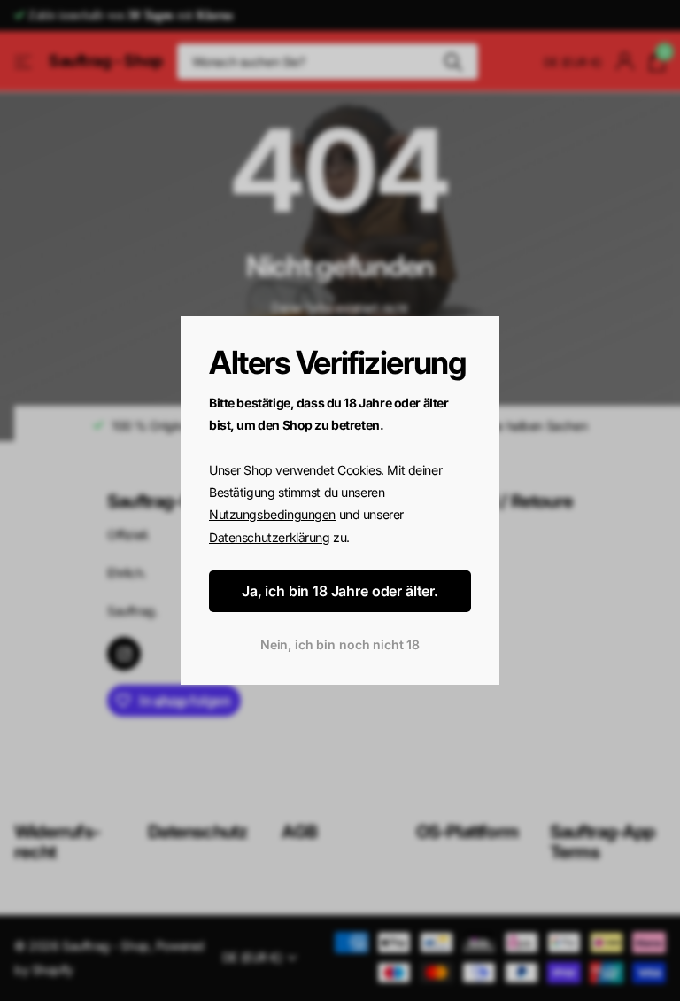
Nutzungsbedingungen (272, 515)
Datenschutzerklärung (269, 537)
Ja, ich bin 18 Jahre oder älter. (340, 592)
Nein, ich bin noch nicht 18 (340, 645)
